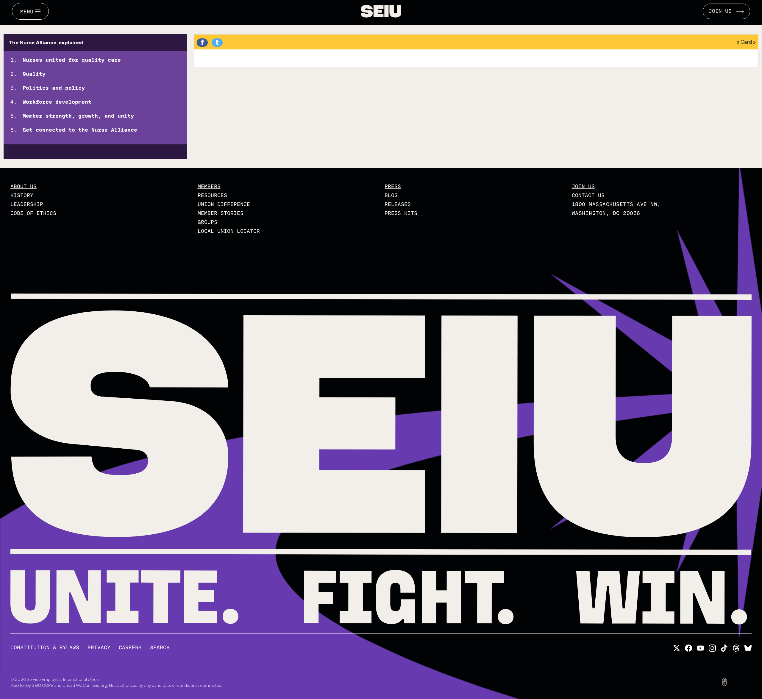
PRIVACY (99, 648)
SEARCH (160, 648)
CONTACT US (588, 195)
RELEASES (398, 204)
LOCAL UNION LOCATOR (229, 231)
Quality (34, 74)
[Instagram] (712, 647)
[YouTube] (700, 647)
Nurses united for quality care (72, 60)
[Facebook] (688, 647)
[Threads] (736, 647)
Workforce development (57, 102)
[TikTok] (724, 647)
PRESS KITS (401, 213)
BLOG (391, 195)
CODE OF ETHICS (33, 213)
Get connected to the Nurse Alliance (80, 130)
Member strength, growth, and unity (78, 116)
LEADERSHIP (26, 204)
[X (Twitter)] (676, 647)
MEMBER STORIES (220, 213)
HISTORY (21, 195)
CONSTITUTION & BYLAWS (44, 648)
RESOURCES (212, 195)
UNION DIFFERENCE (224, 204)
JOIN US (720, 11)
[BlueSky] (748, 647)
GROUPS (207, 222)
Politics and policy (54, 88)
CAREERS (130, 648)
